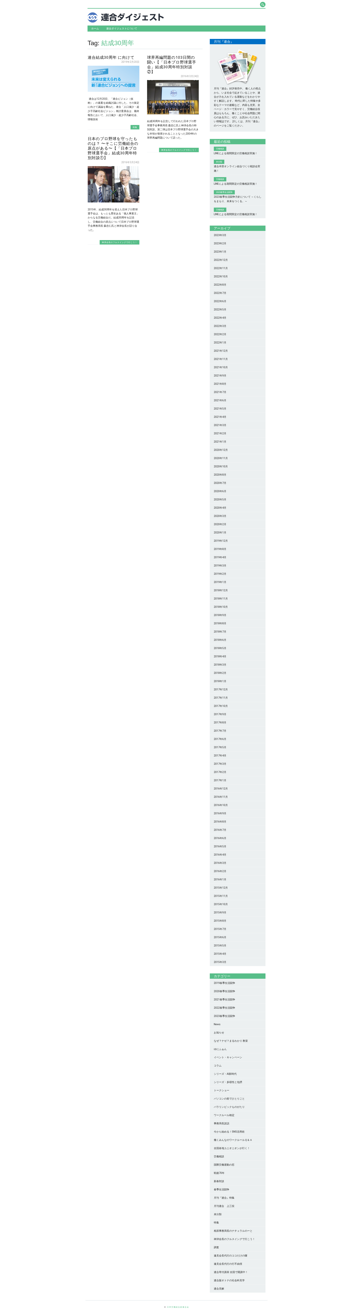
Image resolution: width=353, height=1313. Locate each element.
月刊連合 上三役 (224, 1206)
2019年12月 (221, 540)
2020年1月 (220, 532)
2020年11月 (221, 458)
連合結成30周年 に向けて (111, 57)
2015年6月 (220, 937)
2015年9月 (220, 912)
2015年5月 (220, 945)
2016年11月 (221, 796)
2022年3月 (220, 326)
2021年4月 (220, 416)
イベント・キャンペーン (228, 1057)
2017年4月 (220, 755)
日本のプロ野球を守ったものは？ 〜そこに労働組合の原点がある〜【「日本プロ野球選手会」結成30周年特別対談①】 (113, 148)
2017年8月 (220, 722)
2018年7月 (220, 631)
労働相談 (219, 1156)
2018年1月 (220, 681)
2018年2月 (220, 672)
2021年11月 (221, 359)
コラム (218, 1065)
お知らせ (219, 1032)
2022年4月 (220, 317)
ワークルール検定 (224, 1115)
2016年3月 (220, 862)
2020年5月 (220, 499)
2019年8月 (220, 549)
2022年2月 (220, 334)
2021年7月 (220, 392)
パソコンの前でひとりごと (229, 1098)
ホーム (95, 28)
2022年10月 (221, 276)
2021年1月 (220, 441)
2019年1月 (220, 582)
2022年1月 (220, 342)
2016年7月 (220, 829)
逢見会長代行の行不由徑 (228, 1263)
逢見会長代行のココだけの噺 (230, 1255)
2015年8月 (220, 920)
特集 (135, 127)
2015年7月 (220, 929)
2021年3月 (220, 425)
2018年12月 (221, 590)
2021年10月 (221, 367)
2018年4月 (220, 656)
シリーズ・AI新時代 (225, 1073)
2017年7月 (220, 730)
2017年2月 (220, 772)
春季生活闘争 (221, 1189)
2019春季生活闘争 (224, 982)
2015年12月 (221, 887)
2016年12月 (221, 788)
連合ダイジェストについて (121, 28)
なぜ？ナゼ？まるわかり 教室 (231, 1040)
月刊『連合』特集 (224, 1197)
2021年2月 (220, 433)
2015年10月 (221, 904)
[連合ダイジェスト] (126, 21)
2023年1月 (220, 251)
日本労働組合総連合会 (178, 1307)
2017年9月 (220, 714)
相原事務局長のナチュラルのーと (233, 1230)
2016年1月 (220, 879)
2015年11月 (221, 895)
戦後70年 (219, 1172)
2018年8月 (220, 623)
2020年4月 (220, 507)
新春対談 (219, 1181)
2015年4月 (220, 953)
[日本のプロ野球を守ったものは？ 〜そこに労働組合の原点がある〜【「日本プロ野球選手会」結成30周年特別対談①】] (113, 201)
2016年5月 (220, 846)
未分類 (218, 1214)
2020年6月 (220, 491)
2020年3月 (220, 516)
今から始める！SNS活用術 (229, 1131)
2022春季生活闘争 (224, 1007)
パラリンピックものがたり (229, 1106)
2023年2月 (220, 243)
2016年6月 (220, 838)
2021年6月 (220, 400)
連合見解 (219, 1288)
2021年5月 (220, 408)
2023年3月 (220, 235)
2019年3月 (220, 565)
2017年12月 (221, 689)
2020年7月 (220, 482)
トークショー (221, 1090)
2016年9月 (220, 813)
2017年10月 (221, 706)
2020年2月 (220, 524)
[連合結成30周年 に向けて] (113, 90)
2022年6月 (220, 301)
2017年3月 (220, 763)
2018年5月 (220, 648)
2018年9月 (220, 615)
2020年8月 (220, 474)
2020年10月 (221, 466)
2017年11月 (221, 697)
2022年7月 (220, 292)
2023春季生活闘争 (224, 1016)
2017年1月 (220, 780)
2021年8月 (220, 383)
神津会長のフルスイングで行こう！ (179, 149)
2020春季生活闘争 (224, 991)
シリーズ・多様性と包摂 (228, 1082)
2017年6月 (220, 739)
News (217, 1024)
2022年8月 (220, 284)
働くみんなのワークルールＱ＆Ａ (233, 1139)
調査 (216, 1247)
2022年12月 (221, 259)
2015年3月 (220, 962)
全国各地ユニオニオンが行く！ (232, 1148)
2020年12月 (221, 449)
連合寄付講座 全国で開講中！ (231, 1272)
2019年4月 (220, 557)
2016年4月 (220, 854)
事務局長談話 (221, 1123)
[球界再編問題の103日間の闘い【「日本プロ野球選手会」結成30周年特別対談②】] (173, 113)
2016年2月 (220, 871)
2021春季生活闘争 (224, 999)
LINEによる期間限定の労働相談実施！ (235, 153)
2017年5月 (220, 747)
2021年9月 (220, 375)
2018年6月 (220, 639)
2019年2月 (220, 573)
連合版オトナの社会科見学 (229, 1280)
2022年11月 (221, 268)
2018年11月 (221, 598)
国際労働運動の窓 (224, 1164)
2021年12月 (221, 350)
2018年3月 (220, 664)
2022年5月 (220, 309)
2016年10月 (221, 805)
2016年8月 (220, 821)
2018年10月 (221, 606)
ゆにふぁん (220, 1049)
